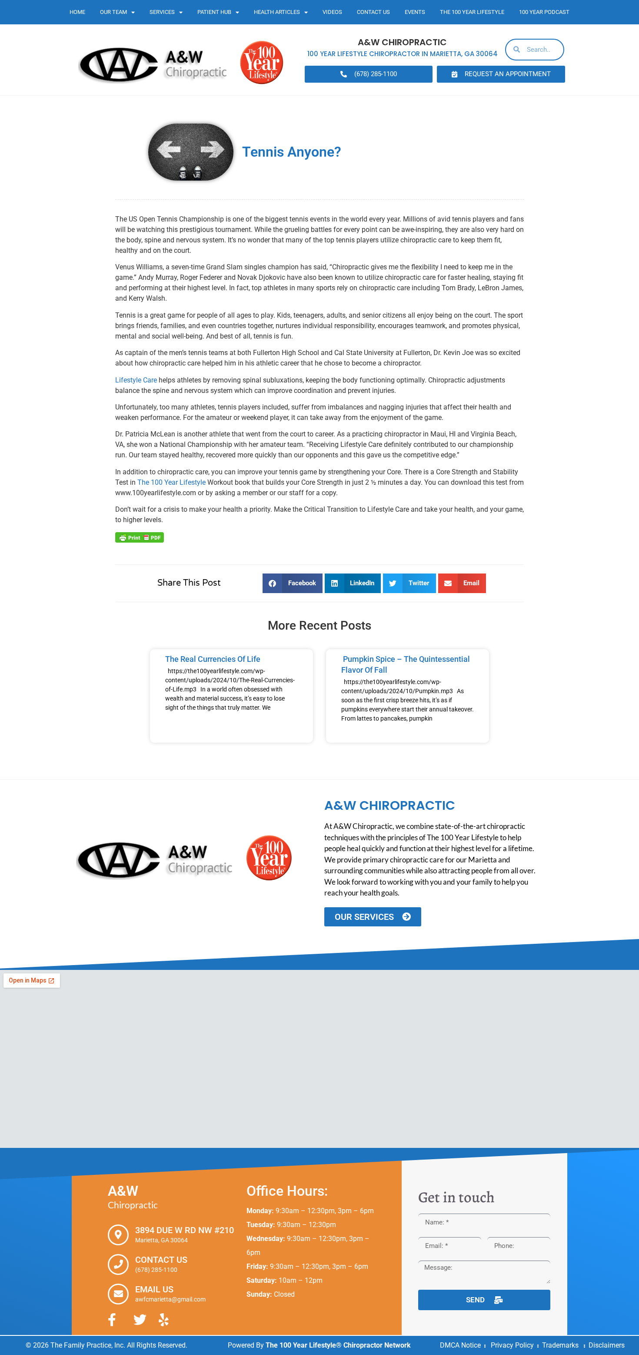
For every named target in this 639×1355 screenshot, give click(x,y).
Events (415, 12)
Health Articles (277, 12)
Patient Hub (214, 12)
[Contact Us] (118, 1264)
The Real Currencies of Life (212, 659)
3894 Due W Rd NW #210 (184, 1230)
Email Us (154, 1289)
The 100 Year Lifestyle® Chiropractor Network (338, 1345)
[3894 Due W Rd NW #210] (118, 1234)
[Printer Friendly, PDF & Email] (139, 536)
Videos (332, 12)
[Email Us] (118, 1294)
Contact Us (373, 12)
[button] (293, 583)
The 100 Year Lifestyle (472, 12)
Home (77, 12)
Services (162, 12)
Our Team (113, 12)
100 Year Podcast (544, 12)
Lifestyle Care (136, 380)
